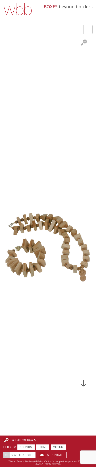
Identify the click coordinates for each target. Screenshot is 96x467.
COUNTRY (26, 447)
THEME (42, 447)
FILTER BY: (9, 447)
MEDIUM (58, 447)
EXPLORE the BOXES (23, 440)
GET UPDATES (55, 455)
